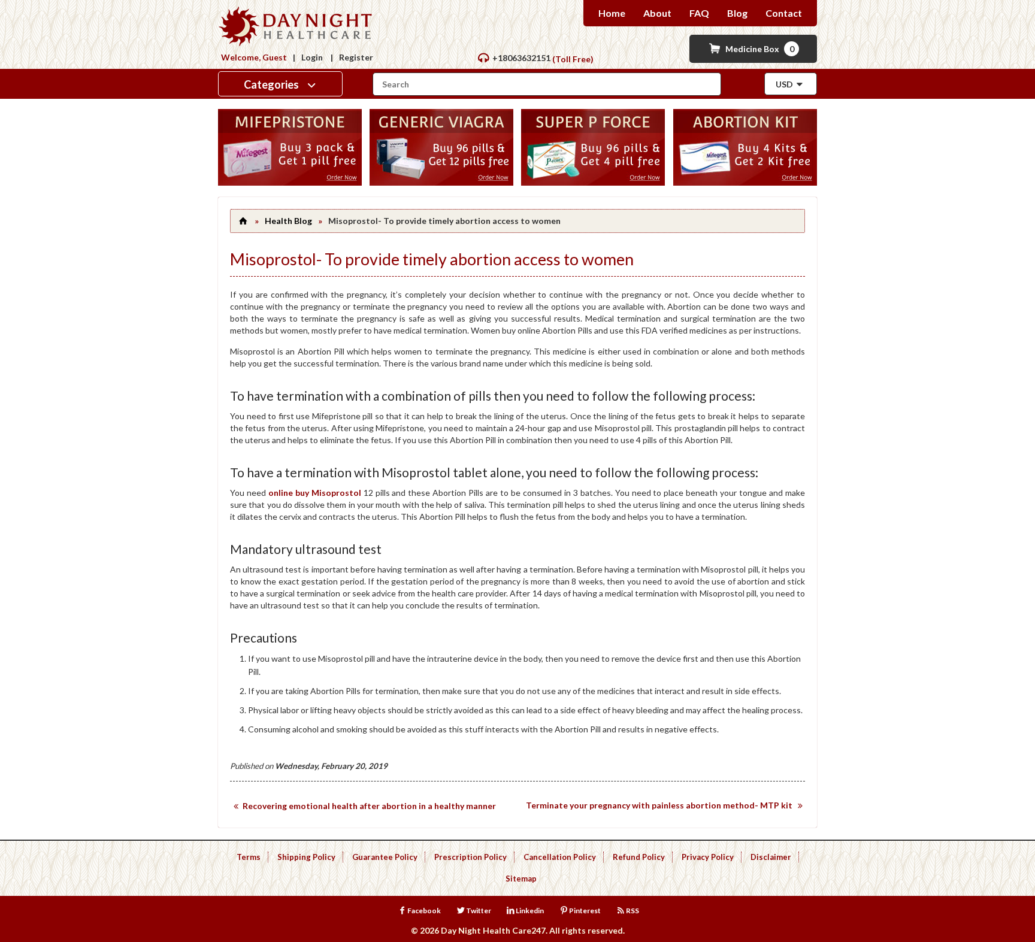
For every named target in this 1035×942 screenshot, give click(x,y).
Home (611, 13)
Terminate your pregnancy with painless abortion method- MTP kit (659, 805)
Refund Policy (639, 857)
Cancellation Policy (559, 857)
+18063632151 (521, 58)
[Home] (243, 221)
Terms (249, 857)
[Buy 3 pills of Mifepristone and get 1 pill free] (290, 182)
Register (356, 57)
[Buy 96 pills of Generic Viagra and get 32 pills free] (441, 182)
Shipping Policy (306, 857)
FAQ (699, 13)
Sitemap (521, 878)
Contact (783, 13)
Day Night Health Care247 (493, 930)
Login (312, 57)
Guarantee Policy (384, 857)
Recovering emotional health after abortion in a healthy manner (369, 806)
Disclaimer (770, 857)
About (657, 13)
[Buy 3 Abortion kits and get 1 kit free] (745, 182)
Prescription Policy (470, 857)
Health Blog (288, 221)
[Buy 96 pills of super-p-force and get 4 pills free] (593, 182)
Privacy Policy (708, 857)
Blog (737, 13)
